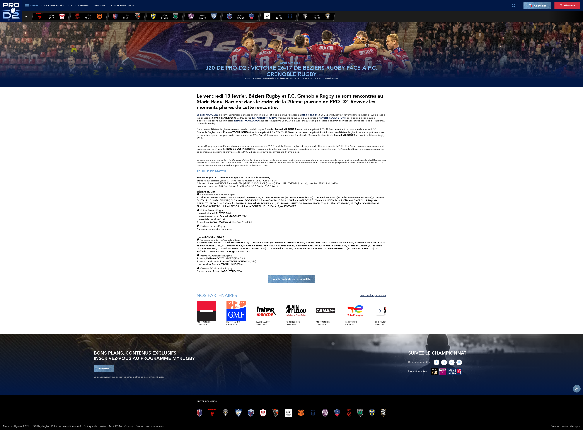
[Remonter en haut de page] (577, 388)
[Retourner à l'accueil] (11, 11)
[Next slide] (380, 311)
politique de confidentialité (148, 377)
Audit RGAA (115, 426)
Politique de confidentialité (66, 426)
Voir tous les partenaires (373, 295)
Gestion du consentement (150, 426)
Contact (128, 426)
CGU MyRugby (40, 426)
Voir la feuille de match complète (292, 279)
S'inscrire (104, 368)
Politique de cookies (95, 426)
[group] (51, 17)
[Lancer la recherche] (513, 5)
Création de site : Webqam (565, 426)
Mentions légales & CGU (16, 426)
